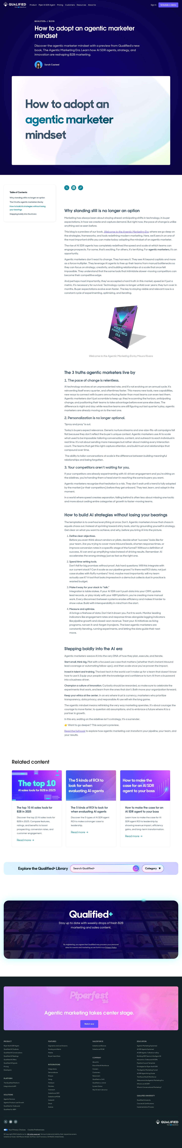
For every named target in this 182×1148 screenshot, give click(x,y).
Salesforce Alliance (99, 1046)
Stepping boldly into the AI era (23, 214)
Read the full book (74, 731)
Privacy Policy (111, 947)
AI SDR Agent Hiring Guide (146, 1073)
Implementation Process (145, 1107)
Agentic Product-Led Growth (14, 1103)
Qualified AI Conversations (13, 1053)
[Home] (15, 5)
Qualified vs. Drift (98, 1079)
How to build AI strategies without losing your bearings (28, 208)
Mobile (50, 1053)
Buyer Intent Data (54, 1056)
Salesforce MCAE (54, 1097)
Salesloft (51, 1100)
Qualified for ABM (10, 1109)
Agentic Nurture (9, 1099)
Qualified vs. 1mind (99, 1083)
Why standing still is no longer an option (27, 197)
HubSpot (51, 1083)
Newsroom (96, 1076)
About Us (95, 1062)
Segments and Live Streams (57, 1046)
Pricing (6, 1067)
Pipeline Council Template (146, 1063)
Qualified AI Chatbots (11, 1049)
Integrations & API (10, 1086)
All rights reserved (33, 1134)
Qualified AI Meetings (11, 1056)
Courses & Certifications (145, 1104)
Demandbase (53, 1072)
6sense (50, 1107)
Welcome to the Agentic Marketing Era (150, 1080)
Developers (8, 1070)
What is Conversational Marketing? (149, 1087)
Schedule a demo (168, 5)
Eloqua (50, 1076)
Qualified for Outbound (12, 1106)
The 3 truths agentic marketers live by (26, 202)
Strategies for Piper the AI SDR (147, 1067)
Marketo (51, 1086)
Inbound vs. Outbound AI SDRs (147, 1060)
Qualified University (144, 1100)
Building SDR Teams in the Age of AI (149, 1056)
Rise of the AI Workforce (100, 1066)
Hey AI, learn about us (99, 1090)
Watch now (89, 1024)
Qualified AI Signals (10, 1063)
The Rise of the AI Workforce (146, 1077)
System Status (97, 1086)
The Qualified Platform (11, 1083)
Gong (50, 1079)
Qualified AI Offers (10, 1060)
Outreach (51, 1090)
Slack (50, 1104)
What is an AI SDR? (143, 1084)
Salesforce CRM (53, 1093)
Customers (96, 1072)
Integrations (52, 1069)
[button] (33, 5)
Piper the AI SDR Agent (11, 1046)
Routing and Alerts (54, 1049)
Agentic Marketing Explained (147, 1046)
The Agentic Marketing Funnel (147, 1070)
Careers (95, 1069)
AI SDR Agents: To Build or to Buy (148, 1053)
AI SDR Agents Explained (145, 1049)
